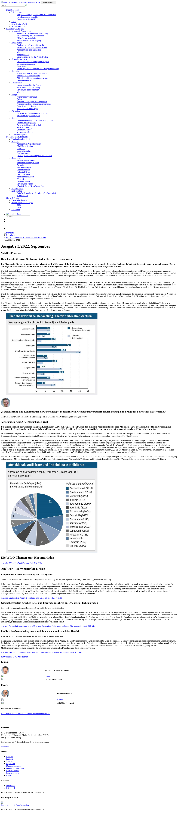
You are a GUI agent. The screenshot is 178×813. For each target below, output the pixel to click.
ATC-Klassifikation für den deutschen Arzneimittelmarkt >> (25, 713)
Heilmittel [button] (15, 71)
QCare (19, 99)
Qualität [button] (14, 118)
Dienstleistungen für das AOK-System (32, 57)
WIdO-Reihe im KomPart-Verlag (30, 186)
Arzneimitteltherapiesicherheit (29, 50)
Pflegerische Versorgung (27, 97)
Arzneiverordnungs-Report (28, 163)
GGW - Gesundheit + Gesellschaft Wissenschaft (36, 193)
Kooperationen (23, 54)
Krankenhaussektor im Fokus (29, 85)
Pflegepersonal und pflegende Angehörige (34, 104)
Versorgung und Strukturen (28, 90)
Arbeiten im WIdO (19, 24)
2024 (19, 207)
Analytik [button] (15, 141)
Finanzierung (22, 66)
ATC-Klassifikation (25, 146)
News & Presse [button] (12, 198)
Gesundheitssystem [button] (19, 59)
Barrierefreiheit (12, 771)
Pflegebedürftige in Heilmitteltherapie (32, 73)
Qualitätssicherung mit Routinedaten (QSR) (35, 120)
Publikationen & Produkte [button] (17, 137)
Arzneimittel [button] (16, 43)
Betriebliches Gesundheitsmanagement (32, 113)
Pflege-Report (22, 179)
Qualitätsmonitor (23, 130)
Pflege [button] (14, 94)
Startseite (10, 233)
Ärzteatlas (21, 165)
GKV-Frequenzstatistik (26, 38)
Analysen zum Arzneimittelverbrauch (32, 47)
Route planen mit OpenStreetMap (15, 805)
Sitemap (9, 761)
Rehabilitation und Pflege (27, 108)
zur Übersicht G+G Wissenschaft (14, 657)
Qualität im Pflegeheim (26, 123)
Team (13, 22)
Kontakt (9, 756)
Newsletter (15, 210)
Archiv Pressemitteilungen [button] (22, 202)
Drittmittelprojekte (18, 134)
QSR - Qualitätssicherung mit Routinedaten (34, 155)
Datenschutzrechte (13, 766)
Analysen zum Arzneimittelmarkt (30, 45)
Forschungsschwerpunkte (27, 17)
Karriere (9, 759)
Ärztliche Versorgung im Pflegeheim (32, 101)
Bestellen (5, 746)
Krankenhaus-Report (25, 177)
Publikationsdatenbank (20, 139)
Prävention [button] (15, 111)
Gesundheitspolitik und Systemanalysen (33, 61)
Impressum (10, 763)
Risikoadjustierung (24, 127)
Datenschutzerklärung (15, 768)
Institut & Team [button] (12, 10)
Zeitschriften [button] (16, 191)
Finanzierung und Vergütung (28, 87)
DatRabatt (21, 148)
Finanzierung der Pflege (26, 106)
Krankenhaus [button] (16, 83)
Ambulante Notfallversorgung (29, 40)
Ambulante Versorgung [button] (21, 31)
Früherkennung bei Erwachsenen (30, 36)
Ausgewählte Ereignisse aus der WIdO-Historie (36, 14)
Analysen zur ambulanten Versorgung (32, 33)
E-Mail (47, 676)
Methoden (21, 52)
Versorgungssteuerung (26, 64)
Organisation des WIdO (26, 19)
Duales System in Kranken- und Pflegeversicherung (38, 69)
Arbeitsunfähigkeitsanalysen (28, 116)
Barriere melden (12, 773)
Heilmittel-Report (24, 172)
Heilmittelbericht (23, 170)
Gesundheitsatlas (23, 151)
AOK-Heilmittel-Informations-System (32, 78)
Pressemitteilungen (19, 200)
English (9, 775)
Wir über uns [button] (16, 12)
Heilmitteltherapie (24, 80)
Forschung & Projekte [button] (15, 29)
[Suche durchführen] (13, 214)
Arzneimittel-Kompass (26, 160)
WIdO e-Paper (17, 188)
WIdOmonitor (22, 195)
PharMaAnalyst (23, 153)
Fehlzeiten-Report (24, 167)
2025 (19, 205)
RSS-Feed (10, 788)
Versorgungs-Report (25, 132)
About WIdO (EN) (19, 26)
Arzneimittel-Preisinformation (29, 144)
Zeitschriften (11, 235)
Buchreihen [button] (16, 158)
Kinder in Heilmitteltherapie (28, 76)
